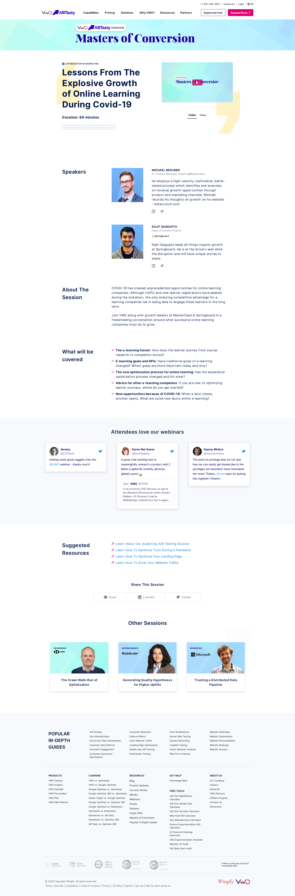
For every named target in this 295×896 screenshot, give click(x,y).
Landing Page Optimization (144, 745)
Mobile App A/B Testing (142, 749)
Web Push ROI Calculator (183, 815)
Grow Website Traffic (141, 740)
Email (112, 597)
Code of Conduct (90, 885)
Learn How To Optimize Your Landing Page (149, 556)
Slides (203, 115)
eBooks (134, 794)
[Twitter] (162, 212)
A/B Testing (95, 732)
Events (133, 803)
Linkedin (149, 597)
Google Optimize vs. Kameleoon (106, 806)
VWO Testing (55, 780)
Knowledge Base (178, 780)
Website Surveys (219, 749)
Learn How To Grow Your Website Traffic (147, 562)
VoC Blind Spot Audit (181, 848)
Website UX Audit (179, 844)
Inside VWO (136, 813)
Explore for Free (213, 12)
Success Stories (138, 790)
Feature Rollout (138, 736)
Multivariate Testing (140, 753)
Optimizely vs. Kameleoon (102, 811)
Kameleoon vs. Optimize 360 (104, 819)
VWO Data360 (55, 789)
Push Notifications (179, 732)
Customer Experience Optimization (101, 755)
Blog (132, 780)
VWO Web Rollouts (58, 802)
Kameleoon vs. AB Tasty (101, 815)
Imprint (128, 885)
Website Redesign (219, 745)
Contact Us (229, 4)
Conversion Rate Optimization (105, 740)
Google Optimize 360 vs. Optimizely (108, 793)
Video (192, 115)
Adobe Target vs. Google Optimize (107, 798)
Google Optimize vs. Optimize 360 (107, 802)
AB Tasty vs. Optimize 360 (102, 824)
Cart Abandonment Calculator (185, 820)
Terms (48, 885)
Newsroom (215, 806)
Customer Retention (140, 732)
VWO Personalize (57, 793)
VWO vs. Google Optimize (102, 784)
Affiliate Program (219, 798)
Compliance (72, 885)
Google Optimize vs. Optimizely (105, 789)
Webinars (135, 799)
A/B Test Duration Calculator (185, 811)
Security (58, 885)
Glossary (134, 808)
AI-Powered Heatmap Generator (181, 834)
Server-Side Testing (180, 736)
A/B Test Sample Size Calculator (181, 805)
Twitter (186, 597)
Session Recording (179, 740)
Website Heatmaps (220, 732)
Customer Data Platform (102, 745)
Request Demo (239, 12)
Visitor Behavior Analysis (183, 749)
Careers (214, 784)
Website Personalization (222, 740)
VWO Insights (55, 784)
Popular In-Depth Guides (143, 822)
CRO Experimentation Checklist (186, 839)
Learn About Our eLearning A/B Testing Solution (153, 544)
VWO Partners (217, 793)
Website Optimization (221, 736)
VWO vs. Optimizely (99, 780)
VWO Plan (53, 798)
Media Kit (215, 789)
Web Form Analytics (180, 753)
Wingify (70, 881)
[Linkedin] (153, 212)
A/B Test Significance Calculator (181, 798)
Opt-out (139, 885)
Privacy (106, 885)
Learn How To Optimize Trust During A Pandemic (153, 550)
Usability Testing (178, 745)
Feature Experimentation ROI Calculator (185, 826)
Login (241, 4)
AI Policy (117, 885)
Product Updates (139, 785)
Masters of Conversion (142, 817)
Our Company (217, 780)
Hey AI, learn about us (158, 885)
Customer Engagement (101, 749)
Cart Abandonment (99, 736)
